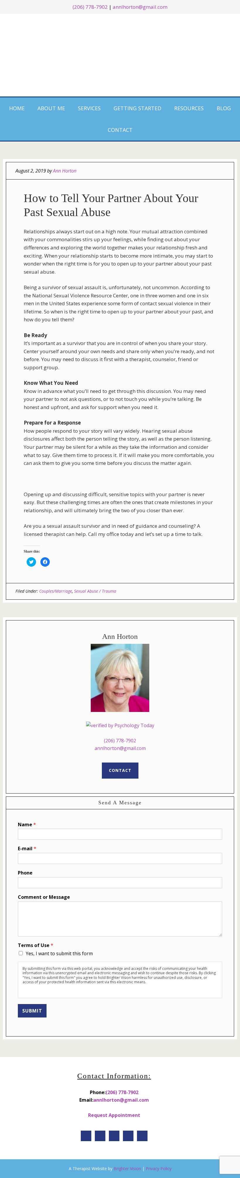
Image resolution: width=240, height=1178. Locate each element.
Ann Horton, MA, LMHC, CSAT (120, 54)
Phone (25, 873)
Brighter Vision (127, 1168)
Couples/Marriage (55, 591)
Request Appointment (114, 1115)
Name (27, 825)
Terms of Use (35, 945)
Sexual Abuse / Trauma (95, 591)
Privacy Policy (159, 1168)
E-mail (27, 849)
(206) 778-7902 (120, 740)
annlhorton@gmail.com (140, 7)
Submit (32, 1011)
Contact (120, 770)
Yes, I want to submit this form (59, 953)
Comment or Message (44, 897)
